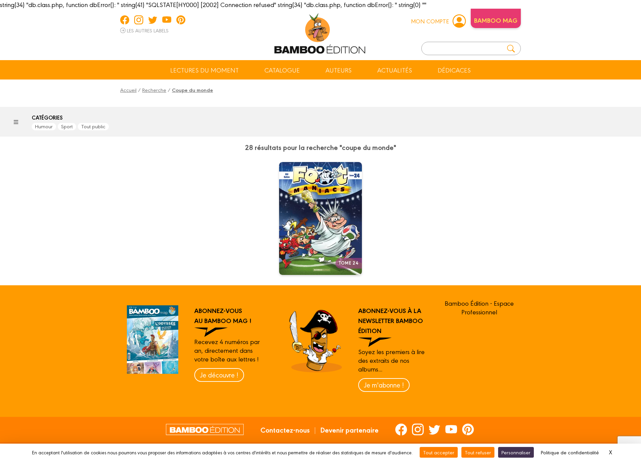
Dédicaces (454, 69)
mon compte (430, 21)
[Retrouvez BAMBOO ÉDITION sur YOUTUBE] (166, 20)
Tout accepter (438, 452)
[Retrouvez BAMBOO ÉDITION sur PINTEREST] (180, 20)
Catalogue (282, 69)
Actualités (394, 69)
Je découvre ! (219, 374)
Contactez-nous (285, 430)
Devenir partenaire (349, 430)
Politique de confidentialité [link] (570, 452)
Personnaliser (515, 452)
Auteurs (339, 69)
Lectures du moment (204, 69)
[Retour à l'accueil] (319, 32)
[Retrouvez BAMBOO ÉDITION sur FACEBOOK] (124, 20)
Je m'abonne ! (384, 384)
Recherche (154, 89)
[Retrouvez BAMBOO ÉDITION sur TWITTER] (152, 20)
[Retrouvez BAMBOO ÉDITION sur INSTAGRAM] (138, 20)
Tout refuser (478, 452)
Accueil (128, 89)
